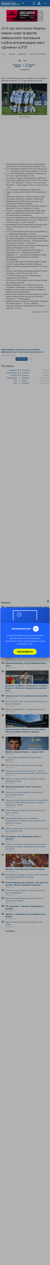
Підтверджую (25, 651)
